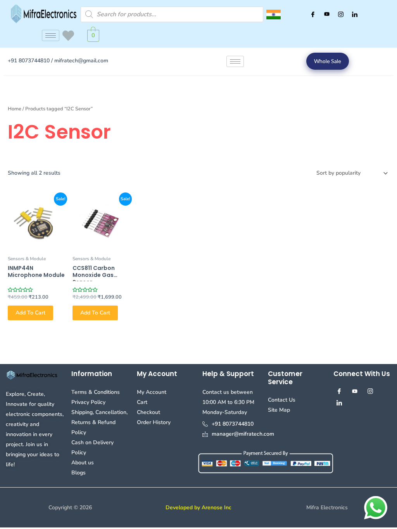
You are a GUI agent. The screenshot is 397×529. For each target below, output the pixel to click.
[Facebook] (313, 14)
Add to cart (30, 312)
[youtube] (327, 14)
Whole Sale (327, 61)
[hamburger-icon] (50, 35)
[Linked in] (355, 14)
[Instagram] (341, 14)
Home (14, 108)
